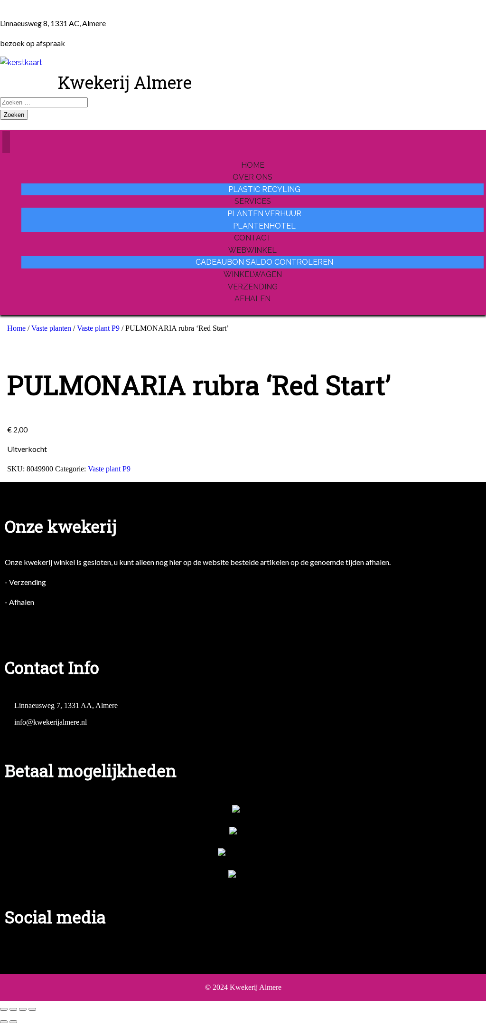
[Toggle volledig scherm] (13, 1009)
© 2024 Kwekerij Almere (243, 987)
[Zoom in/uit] (4, 1009)
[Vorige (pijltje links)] (4, 1021)
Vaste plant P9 (98, 328)
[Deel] (23, 1009)
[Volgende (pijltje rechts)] (13, 1021)
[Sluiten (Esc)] (32, 1009)
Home (16, 328)
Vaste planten (51, 328)
